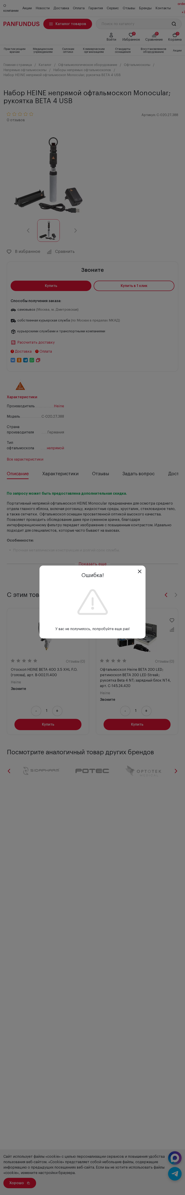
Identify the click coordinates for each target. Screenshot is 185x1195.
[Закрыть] (139, 571)
